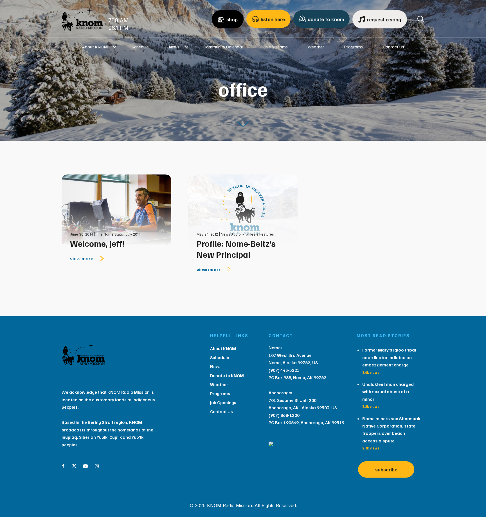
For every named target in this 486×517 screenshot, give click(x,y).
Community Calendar (223, 47)
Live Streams (275, 47)
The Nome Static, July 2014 (118, 234)
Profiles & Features (258, 234)
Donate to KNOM (227, 375)
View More (82, 258)
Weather (316, 47)
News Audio (231, 234)
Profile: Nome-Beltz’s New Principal (236, 249)
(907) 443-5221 (284, 370)
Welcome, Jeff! (97, 243)
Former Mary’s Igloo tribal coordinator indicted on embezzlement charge (389, 357)
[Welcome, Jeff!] (116, 209)
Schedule (140, 47)
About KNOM (95, 47)
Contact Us (393, 47)
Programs (353, 47)
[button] (115, 47)
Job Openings (223, 402)
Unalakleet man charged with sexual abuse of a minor (388, 391)
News (174, 47)
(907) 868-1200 (284, 415)
